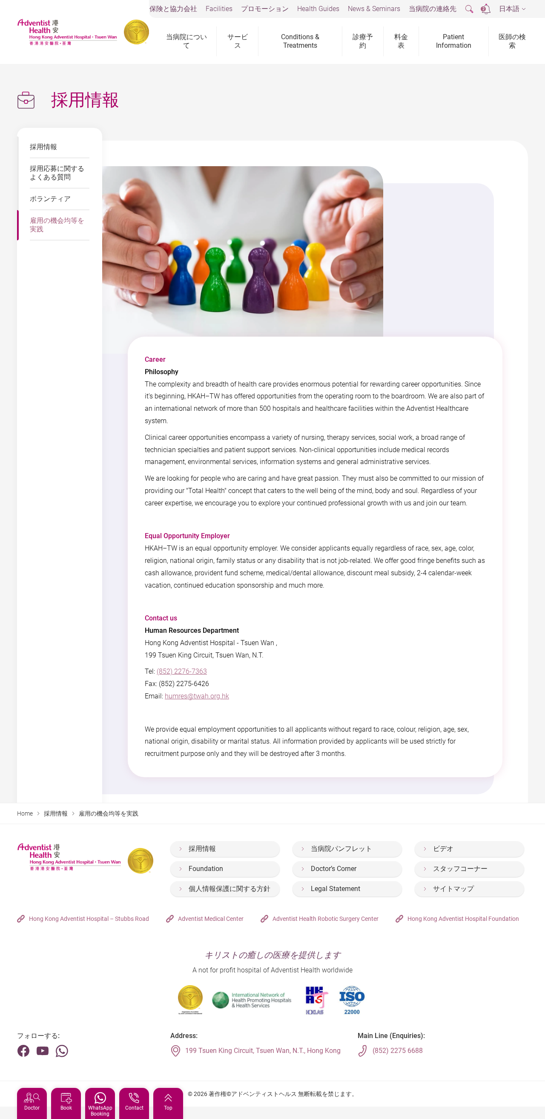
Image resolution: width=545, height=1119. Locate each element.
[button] (512, 9)
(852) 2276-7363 (182, 671)
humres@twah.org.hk (197, 696)
